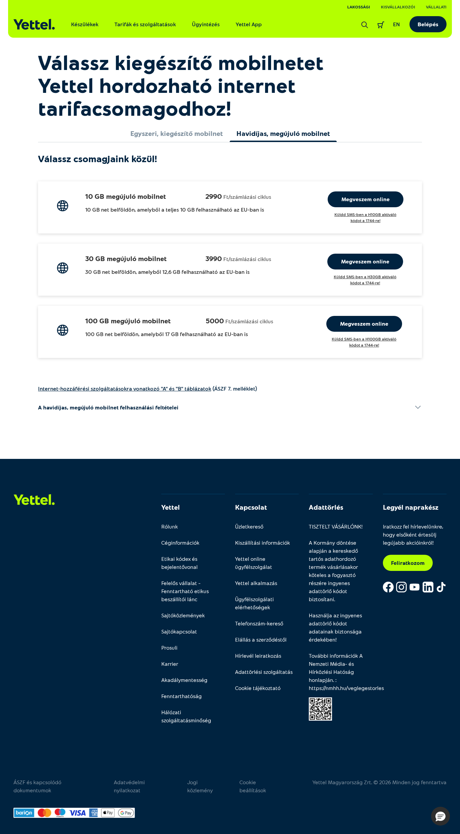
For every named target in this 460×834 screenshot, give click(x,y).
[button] (440, 816)
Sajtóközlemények (183, 615)
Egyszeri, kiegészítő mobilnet (176, 133)
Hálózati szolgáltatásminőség (186, 716)
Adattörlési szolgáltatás (264, 671)
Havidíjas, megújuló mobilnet (283, 133)
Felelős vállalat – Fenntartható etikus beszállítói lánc (185, 591)
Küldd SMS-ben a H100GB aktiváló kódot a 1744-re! (364, 341)
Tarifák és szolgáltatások (145, 24)
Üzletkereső (249, 526)
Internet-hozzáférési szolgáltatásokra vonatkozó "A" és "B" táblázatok (124, 388)
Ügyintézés (206, 24)
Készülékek (84, 24)
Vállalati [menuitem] (436, 6)
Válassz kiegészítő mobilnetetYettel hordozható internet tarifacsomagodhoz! (181, 84)
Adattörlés (326, 507)
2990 (213, 196)
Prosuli (169, 647)
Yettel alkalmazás (256, 583)
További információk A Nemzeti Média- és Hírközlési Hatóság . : (340, 671)
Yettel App (249, 24)
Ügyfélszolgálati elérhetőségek (254, 603)
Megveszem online (365, 199)
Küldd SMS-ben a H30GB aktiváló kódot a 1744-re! (365, 279)
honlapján (321, 680)
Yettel (170, 507)
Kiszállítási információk (262, 542)
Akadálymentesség (184, 680)
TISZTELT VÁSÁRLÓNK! (336, 526)
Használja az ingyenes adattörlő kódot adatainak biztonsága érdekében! (335, 627)
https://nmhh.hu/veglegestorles (346, 688)
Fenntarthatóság (181, 696)
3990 (213, 258)
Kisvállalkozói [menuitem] (398, 6)
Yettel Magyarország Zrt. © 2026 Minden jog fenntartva (380, 782)
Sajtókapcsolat (179, 631)
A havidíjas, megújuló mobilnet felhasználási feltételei (108, 407)
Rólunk (169, 526)
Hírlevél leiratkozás (258, 655)
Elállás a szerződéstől (261, 639)
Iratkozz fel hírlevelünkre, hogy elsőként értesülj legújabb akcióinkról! (413, 534)
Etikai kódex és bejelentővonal (179, 562)
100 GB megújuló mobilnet (128, 321)
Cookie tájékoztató (258, 688)
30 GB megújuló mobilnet (126, 258)
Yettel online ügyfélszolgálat (253, 562)
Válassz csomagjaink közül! (97, 158)
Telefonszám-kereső (259, 623)
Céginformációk (180, 542)
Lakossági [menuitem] (358, 6)
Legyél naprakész (410, 507)
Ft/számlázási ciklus (247, 196)
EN (396, 24)
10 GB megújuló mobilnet (125, 196)
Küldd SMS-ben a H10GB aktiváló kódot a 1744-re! (365, 217)
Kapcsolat (251, 507)
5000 (215, 321)
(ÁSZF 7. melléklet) (147, 388)
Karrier (169, 663)
